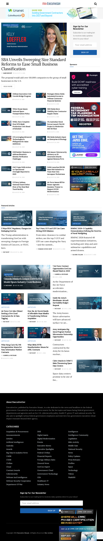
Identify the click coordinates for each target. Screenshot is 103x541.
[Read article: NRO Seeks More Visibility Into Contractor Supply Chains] (41, 110)
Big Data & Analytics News (17, 453)
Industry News (43, 484)
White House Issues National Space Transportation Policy (21, 111)
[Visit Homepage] (51, 3)
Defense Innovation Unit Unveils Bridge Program (22, 95)
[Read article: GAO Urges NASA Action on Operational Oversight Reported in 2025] (6, 168)
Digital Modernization (46, 438)
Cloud (8, 467)
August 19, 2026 (53, 194)
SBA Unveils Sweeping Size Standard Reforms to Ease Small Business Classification (33, 64)
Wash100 (71, 477)
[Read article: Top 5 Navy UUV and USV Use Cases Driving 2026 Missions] (51, 218)
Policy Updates (74, 456)
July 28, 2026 (42, 322)
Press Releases (74, 460)
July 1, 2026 (42, 353)
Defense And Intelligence (16, 477)
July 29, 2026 (18, 285)
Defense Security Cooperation (18, 481)
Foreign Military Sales (46, 460)
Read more (9, 86)
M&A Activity (73, 442)
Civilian (9, 463)
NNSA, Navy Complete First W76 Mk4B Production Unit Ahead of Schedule (21, 125)
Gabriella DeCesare (9, 355)
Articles (7, 224)
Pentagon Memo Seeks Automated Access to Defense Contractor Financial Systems (55, 97)
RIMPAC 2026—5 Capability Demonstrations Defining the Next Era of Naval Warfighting (86, 230)
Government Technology (47, 474)
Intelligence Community (78, 435)
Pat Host (6, 252)
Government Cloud (45, 470)
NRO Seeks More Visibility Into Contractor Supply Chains (57, 111)
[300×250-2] (85, 115)
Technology (73, 470)
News (70, 453)
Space (70, 467)
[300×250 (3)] (85, 84)
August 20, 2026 (19, 147)
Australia (9, 446)
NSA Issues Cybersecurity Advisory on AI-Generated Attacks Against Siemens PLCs (57, 155)
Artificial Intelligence (15, 442)
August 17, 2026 (90, 254)
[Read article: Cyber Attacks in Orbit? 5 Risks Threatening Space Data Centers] (89, 366)
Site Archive (48, 533)
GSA (39, 477)
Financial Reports (44, 456)
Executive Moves (44, 446)
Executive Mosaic (23, 533)
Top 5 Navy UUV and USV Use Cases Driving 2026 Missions (50, 229)
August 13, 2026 (17, 252)
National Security (75, 449)
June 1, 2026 (58, 277)
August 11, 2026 (7, 358)
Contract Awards (13, 470)
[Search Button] (95, 4)
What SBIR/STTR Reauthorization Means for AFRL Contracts (38, 347)
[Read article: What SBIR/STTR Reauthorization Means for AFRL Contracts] (39, 332)
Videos (71, 474)
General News (43, 463)
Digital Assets (42, 435)
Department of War (14, 484)
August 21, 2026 (19, 73)
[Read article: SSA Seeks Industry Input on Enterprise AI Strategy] (41, 138)
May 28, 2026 (67, 340)
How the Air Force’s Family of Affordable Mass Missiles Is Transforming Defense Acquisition (38, 315)
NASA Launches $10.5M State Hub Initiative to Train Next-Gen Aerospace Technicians (56, 170)
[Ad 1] (85, 145)
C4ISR (8, 456)
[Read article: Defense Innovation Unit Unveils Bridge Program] (6, 95)
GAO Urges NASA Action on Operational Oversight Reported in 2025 (22, 170)
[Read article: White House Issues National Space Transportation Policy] (6, 110)
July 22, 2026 (16, 322)
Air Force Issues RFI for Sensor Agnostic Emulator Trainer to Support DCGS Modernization (56, 187)
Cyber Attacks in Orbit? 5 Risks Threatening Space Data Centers (62, 363)
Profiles (71, 463)
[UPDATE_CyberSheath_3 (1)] (78, 525)
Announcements (13, 435)
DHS (39, 431)
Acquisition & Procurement (17, 431)
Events (40, 442)
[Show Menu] (7, 4)
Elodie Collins (78, 254)
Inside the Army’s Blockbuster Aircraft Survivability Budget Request (60, 301)
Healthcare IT (42, 481)
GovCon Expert (43, 467)
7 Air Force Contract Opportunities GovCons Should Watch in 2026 (62, 268)
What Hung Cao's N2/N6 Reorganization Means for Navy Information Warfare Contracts (11, 348)
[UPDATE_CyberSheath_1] (85, 178)
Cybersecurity (12, 474)
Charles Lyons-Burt (45, 249)
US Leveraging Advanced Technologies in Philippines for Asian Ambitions (22, 140)
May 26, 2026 (67, 369)
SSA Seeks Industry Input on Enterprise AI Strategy (56, 138)
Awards (9, 449)
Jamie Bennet (7, 73)
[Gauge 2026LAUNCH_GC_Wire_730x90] (51, 13)
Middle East (73, 446)
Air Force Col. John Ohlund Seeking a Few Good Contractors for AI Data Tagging (11, 315)
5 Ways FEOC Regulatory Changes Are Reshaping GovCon (16, 229)
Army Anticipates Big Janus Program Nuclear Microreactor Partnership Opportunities (62, 333)
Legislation (72, 438)
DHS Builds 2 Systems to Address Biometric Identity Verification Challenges (22, 155)
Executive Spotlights (45, 449)
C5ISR (8, 460)
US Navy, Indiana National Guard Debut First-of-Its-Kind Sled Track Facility (21, 185)
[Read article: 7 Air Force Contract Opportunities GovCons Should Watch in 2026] (89, 271)
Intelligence (73, 431)
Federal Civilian (10, 25)
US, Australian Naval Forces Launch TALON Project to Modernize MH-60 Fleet (55, 125)
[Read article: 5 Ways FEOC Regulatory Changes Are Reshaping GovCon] (16, 218)
